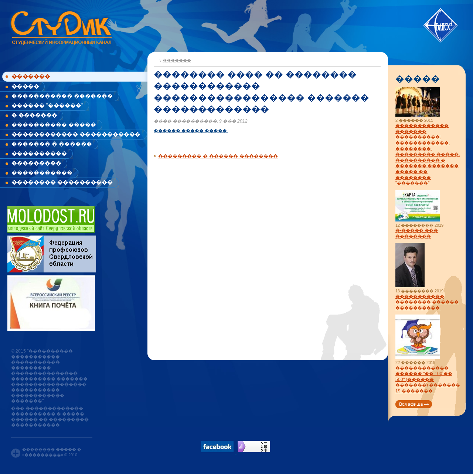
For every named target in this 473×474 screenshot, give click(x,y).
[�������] (156, 60)
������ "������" (47, 105)
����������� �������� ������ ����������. (427, 302)
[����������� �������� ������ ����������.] (410, 286)
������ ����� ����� (191, 130)
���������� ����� (53, 124)
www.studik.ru (60, 26)
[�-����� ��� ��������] (417, 220)
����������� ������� (62, 96)
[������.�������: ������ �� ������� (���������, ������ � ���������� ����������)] (254, 446)
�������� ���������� (62, 182)
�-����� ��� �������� (416, 233)
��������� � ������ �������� (218, 156)
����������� (41, 172)
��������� (36, 163)
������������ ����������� (75, 134)
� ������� (34, 115)
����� (25, 86)
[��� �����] (413, 404)
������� (30, 76)
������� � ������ (51, 144)
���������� (39, 153)
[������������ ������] (417, 358)
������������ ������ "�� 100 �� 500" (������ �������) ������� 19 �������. (427, 379)
